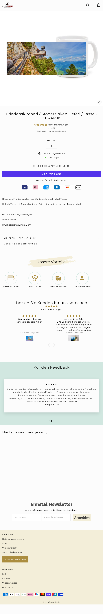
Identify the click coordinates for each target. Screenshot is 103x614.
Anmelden (82, 517)
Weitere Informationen (20, 238)
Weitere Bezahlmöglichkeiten (51, 180)
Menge (51, 141)
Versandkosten (59, 131)
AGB (4, 543)
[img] (51, 306)
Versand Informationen (20, 244)
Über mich (7, 570)
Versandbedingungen (12, 552)
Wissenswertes (9, 583)
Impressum (7, 534)
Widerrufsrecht (9, 548)
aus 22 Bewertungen (51, 309)
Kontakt (6, 578)
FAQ (4, 574)
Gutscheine (7, 587)
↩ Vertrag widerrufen (15, 559)
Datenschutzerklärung (13, 539)
